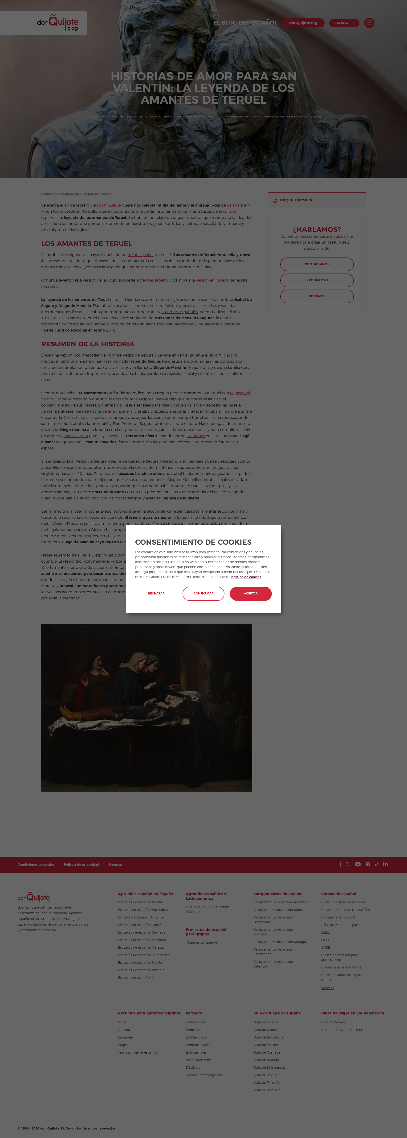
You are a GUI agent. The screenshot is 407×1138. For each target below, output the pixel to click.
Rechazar (156, 593)
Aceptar (251, 593)
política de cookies (246, 577)
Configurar (204, 593)
